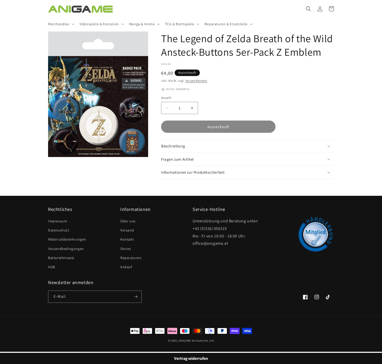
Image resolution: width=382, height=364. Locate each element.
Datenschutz (58, 230)
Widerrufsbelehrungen (67, 239)
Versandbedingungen (66, 248)
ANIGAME (185, 340)
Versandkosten (196, 81)
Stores (125, 248)
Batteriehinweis (61, 257)
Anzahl (166, 98)
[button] (60, 23)
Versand (127, 230)
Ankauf (126, 267)
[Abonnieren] (135, 297)
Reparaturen (131, 257)
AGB (51, 267)
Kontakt (127, 239)
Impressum (57, 221)
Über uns (128, 221)
